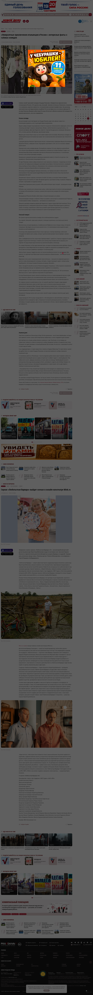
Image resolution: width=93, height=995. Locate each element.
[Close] (63, 52)
